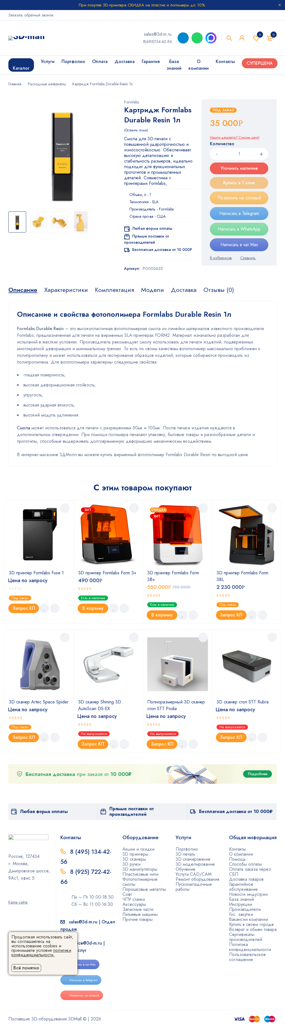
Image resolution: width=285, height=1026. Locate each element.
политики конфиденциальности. (41, 952)
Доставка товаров (246, 879)
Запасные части (137, 909)
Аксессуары (134, 904)
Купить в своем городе (251, 924)
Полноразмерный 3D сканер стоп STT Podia (176, 705)
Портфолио (187, 849)
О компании (241, 854)
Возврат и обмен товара (253, 929)
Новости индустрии (248, 894)
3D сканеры (134, 859)
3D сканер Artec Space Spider (38, 702)
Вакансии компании (248, 919)
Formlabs (131, 102)
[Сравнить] (248, 258)
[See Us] (19, 894)
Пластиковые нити (140, 874)
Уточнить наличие (239, 168)
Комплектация (114, 289)
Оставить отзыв (136, 130)
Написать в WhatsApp (239, 229)
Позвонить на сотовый (239, 198)
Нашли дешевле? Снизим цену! (234, 137)
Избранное (260, 34)
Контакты (237, 849)
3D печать (185, 854)
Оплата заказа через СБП (250, 871)
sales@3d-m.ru (157, 34)
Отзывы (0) (218, 289)
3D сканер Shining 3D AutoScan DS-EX (99, 705)
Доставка (183, 289)
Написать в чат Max (239, 244)
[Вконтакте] (28, 894)
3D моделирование (195, 864)
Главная (14, 84)
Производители (245, 909)
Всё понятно (26, 968)
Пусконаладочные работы (194, 886)
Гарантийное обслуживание (243, 886)
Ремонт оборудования (197, 879)
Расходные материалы (47, 84)
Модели (152, 289)
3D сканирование (193, 859)
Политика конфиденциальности (250, 947)
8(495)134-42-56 (157, 41)
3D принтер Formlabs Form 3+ (107, 573)
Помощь (237, 859)
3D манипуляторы (139, 869)
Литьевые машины (140, 914)
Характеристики (66, 289)
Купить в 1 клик (239, 183)
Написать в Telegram (239, 213)
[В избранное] (221, 258)
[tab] (22, 289)
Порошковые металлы (144, 889)
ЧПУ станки (133, 899)
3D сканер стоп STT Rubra (243, 702)
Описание (22, 289)
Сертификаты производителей (245, 937)
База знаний (241, 899)
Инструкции (240, 904)
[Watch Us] (10, 894)
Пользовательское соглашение (247, 957)
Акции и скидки (138, 849)
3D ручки (131, 864)
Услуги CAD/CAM (194, 874)
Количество (222, 144)
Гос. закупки (241, 914)
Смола (23, 428)
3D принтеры (135, 854)
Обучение (185, 869)
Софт (127, 894)
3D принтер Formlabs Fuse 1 (36, 573)
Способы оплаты (245, 864)
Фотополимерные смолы (140, 881)
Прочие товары (137, 919)
